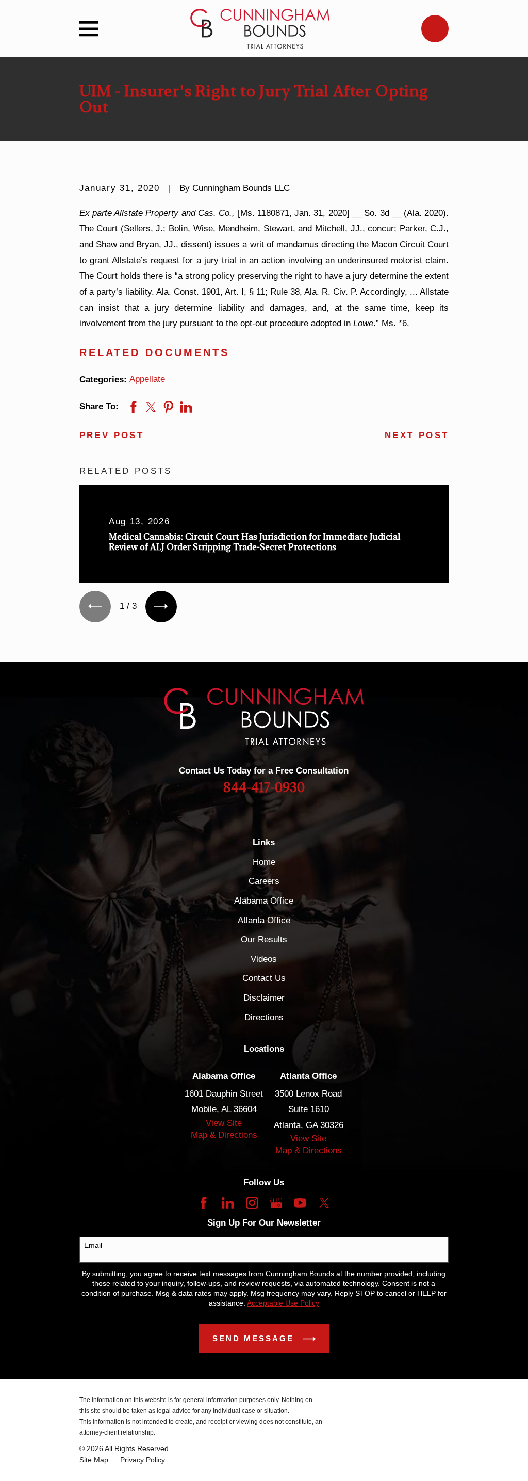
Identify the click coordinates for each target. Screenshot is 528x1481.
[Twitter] (324, 1203)
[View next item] (161, 606)
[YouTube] (300, 1203)
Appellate (147, 379)
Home (264, 862)
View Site (224, 1123)
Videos (264, 959)
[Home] (259, 29)
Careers (264, 881)
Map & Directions (224, 1135)
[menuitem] (93, 1460)
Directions (264, 1017)
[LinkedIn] (228, 1203)
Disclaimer (264, 998)
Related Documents (154, 352)
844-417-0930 (264, 788)
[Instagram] (252, 1203)
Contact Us (264, 978)
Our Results (264, 939)
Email (93, 1245)
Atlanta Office (264, 920)
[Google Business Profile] (276, 1203)
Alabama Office (263, 901)
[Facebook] (203, 1203)
